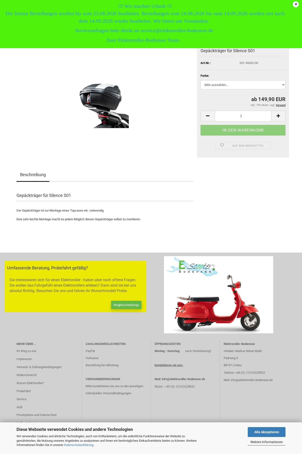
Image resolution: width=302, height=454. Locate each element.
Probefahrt (24, 391)
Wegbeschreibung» (126, 305)
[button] (208, 116)
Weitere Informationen (266, 442)
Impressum (24, 359)
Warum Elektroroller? (30, 383)
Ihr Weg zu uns (26, 351)
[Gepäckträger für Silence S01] (105, 101)
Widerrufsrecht (27, 375)
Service (21, 399)
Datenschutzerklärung (78, 445)
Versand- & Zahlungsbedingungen (39, 367)
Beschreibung (33, 174)
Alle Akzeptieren (266, 432)
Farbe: (205, 75)
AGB (19, 407)
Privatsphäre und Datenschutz (37, 415)
